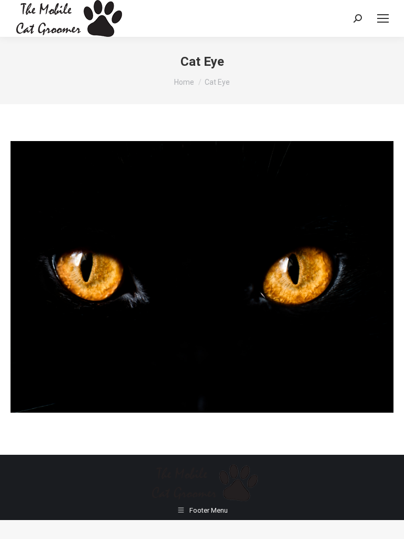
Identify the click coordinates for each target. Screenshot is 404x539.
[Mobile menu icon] (382, 18)
